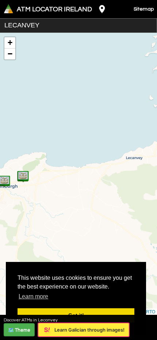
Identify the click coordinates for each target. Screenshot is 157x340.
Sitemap (144, 9)
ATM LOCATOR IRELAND (54, 9)
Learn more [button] (33, 296)
